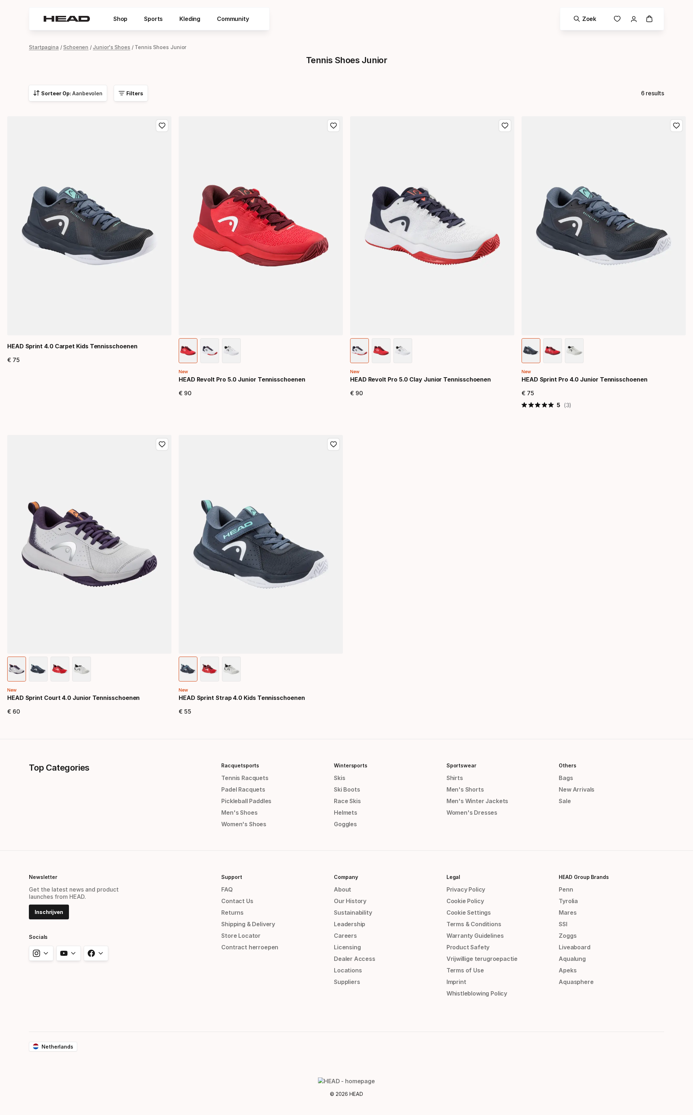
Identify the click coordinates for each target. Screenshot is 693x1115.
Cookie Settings (468, 912)
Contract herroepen (249, 947)
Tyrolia (568, 901)
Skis (339, 777)
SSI (563, 924)
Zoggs (567, 935)
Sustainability (353, 912)
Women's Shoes (243, 824)
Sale (565, 801)
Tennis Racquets (244, 777)
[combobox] (68, 93)
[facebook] (96, 953)
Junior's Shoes (111, 47)
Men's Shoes (239, 812)
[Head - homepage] (67, 19)
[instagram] (41, 953)
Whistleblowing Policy (476, 993)
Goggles (345, 824)
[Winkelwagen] (649, 18)
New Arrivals (576, 789)
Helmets (345, 812)
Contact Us (237, 901)
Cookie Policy (465, 901)
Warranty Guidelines (475, 935)
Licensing (347, 947)
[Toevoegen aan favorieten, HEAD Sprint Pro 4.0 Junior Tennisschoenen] (676, 125)
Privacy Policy (465, 889)
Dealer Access (354, 958)
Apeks (567, 970)
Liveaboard (574, 947)
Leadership (349, 924)
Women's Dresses (471, 812)
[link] (617, 18)
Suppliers (347, 981)
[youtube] (68, 953)
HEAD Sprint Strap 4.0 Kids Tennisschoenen (242, 697)
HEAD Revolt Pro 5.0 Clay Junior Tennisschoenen (420, 379)
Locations (348, 970)
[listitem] (188, 350)
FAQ (226, 889)
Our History (350, 901)
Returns (232, 912)
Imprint (456, 981)
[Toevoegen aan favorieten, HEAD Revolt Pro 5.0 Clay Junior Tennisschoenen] (504, 125)
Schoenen (75, 47)
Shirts (454, 777)
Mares (567, 912)
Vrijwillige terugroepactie (482, 958)
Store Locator (241, 935)
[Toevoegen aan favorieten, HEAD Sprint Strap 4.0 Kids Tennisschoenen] (333, 444)
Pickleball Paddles (246, 801)
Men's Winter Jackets (477, 801)
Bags (566, 777)
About (342, 889)
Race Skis (347, 801)
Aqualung (572, 958)
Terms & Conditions (473, 924)
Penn (566, 889)
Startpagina (44, 47)
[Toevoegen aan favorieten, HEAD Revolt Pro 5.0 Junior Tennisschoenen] (333, 125)
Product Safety (468, 947)
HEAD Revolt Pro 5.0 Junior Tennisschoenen (242, 379)
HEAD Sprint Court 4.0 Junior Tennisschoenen (73, 697)
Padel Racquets (243, 789)
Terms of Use (465, 970)
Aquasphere (576, 981)
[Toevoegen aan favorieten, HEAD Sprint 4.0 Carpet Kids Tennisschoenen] (162, 125)
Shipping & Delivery (248, 924)
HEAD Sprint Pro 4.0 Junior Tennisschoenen (585, 379)
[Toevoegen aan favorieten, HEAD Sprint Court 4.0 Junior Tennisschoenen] (162, 444)
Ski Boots (347, 789)
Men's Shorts (465, 789)
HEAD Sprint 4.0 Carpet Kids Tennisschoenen (72, 346)
